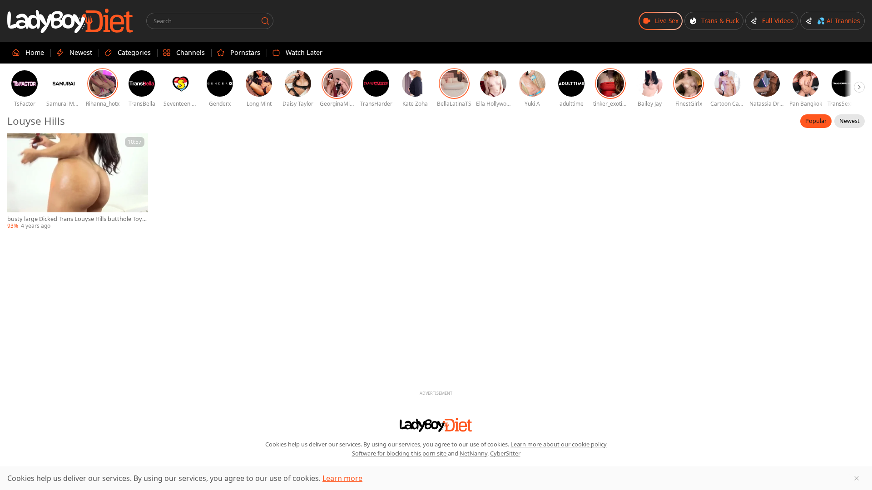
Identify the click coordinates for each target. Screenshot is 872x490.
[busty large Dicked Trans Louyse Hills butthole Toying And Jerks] (77, 181)
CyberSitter (505, 453)
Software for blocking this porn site (400, 453)
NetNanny (473, 453)
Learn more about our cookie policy (558, 444)
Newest (849, 121)
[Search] (265, 21)
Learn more (342, 478)
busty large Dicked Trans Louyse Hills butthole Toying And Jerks (77, 219)
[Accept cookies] (856, 478)
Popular (816, 121)
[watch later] (18, 144)
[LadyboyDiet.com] (70, 21)
